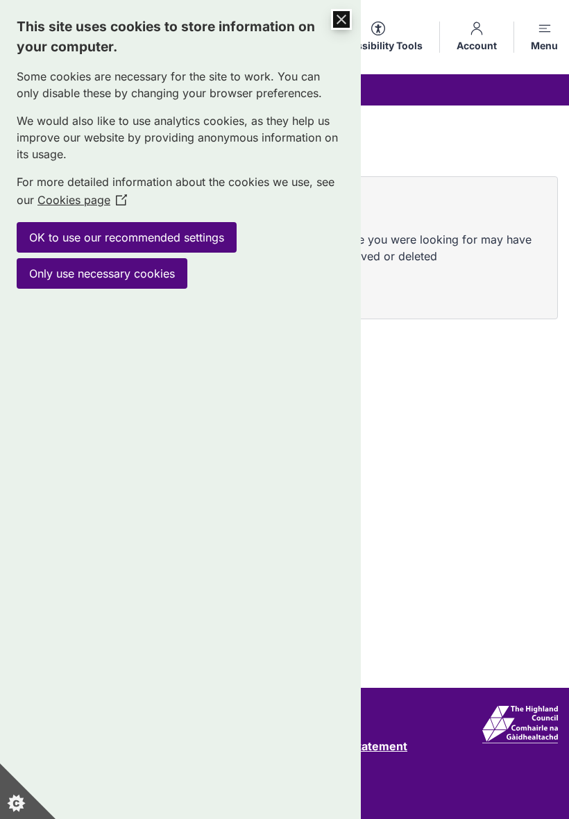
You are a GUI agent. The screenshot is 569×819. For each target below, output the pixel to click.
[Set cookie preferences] (28, 791)
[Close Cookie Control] (341, 19)
